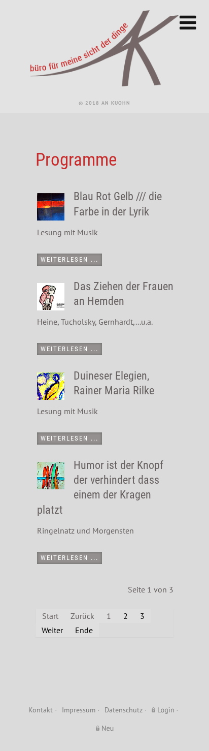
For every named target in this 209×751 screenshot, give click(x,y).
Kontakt (40, 709)
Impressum (78, 709)
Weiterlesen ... (69, 259)
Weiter (52, 630)
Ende (84, 630)
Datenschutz (123, 709)
